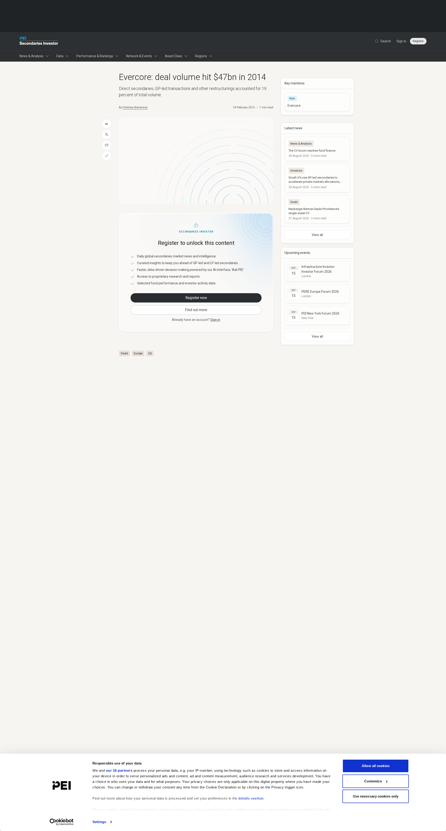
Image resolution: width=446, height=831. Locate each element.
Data (59, 56)
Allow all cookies (376, 766)
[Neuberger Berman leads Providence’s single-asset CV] (317, 209)
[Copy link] (107, 156)
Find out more (196, 310)
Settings (99, 822)
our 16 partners (119, 770)
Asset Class (173, 56)
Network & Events (139, 56)
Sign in (401, 41)
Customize (373, 781)
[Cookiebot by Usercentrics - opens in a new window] (61, 821)
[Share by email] (107, 145)
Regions (201, 56)
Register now (196, 298)
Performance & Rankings (94, 56)
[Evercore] (317, 102)
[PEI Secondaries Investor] (39, 41)
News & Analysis (31, 56)
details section (251, 798)
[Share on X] (107, 134)
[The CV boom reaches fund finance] (317, 149)
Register (418, 41)
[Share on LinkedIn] (107, 124)
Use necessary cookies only (376, 796)
